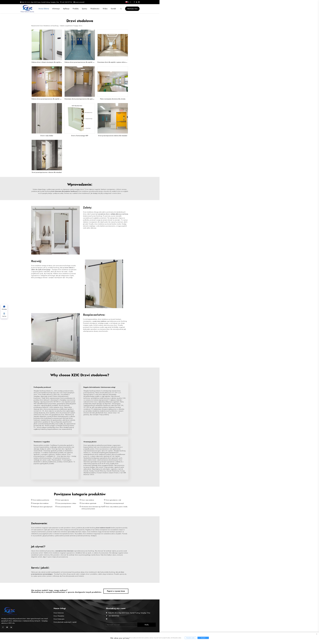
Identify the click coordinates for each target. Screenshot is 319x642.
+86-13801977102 (67, 2)
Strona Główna (44, 8)
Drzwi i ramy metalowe (87, 500)
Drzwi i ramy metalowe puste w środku (116, 507)
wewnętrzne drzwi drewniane (65, 551)
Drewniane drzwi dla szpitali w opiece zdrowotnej (113, 62)
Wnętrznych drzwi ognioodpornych (42, 507)
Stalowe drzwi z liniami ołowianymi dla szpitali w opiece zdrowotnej (53, 62)
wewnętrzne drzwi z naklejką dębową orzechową (113, 214)
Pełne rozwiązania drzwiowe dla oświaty (112, 99)
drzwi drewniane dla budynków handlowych (64, 191)
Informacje (56, 8)
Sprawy (84, 8)
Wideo (105, 8)
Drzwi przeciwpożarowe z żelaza (66, 503)
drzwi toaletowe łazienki (103, 528)
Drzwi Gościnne (59, 613)
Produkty (76, 8)
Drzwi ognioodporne (63, 500)
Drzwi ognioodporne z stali (113, 500)
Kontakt (113, 8)
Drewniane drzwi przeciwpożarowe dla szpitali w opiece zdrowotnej (86, 99)
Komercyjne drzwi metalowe (40, 503)
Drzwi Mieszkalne (59, 616)
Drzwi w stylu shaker (46, 136)
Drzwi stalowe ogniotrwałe (88, 503)
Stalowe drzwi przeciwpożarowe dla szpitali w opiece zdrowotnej (85, 62)
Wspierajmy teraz (132, 9)
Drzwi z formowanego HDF (79, 136)
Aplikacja (66, 8)
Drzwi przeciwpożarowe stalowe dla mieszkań (112, 136)
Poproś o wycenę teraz (116, 591)
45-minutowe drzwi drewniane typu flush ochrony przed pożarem (92, 508)
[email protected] (113, 619)
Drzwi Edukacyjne (59, 619)
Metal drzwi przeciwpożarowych (115, 503)
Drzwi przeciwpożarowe (64, 507)
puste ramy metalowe (100, 321)
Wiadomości (94, 8)
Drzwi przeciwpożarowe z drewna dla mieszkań (47, 172)
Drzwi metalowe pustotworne (41, 500)
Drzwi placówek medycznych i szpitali (65, 622)
